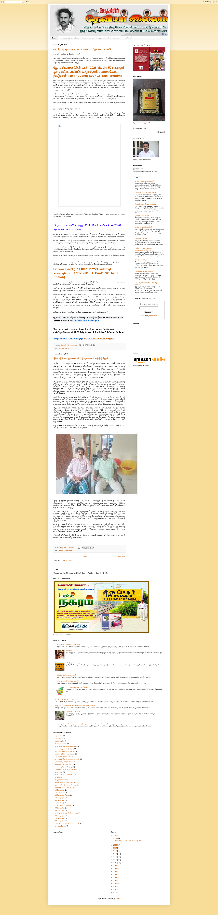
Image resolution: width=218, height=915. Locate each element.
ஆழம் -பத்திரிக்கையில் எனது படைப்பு (66, 782)
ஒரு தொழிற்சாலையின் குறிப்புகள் (65, 751)
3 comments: (72, 547)
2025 (115, 845)
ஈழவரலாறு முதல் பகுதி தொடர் (64, 749)
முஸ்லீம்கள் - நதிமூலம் (142, 215)
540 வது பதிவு (59, 811)
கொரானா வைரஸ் (60, 744)
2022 (115, 854)
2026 (115, 835)
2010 (115, 889)
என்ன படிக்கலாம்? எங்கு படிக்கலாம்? (68, 681)
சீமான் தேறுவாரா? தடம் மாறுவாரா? (146, 204)
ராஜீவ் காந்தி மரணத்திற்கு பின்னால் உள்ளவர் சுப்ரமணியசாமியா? (75, 705)
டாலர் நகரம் (58, 772)
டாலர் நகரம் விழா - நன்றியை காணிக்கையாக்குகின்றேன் (143, 249)
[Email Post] (80, 345)
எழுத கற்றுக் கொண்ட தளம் (108, 38)
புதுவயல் (58, 777)
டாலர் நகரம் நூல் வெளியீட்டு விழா (65, 746)
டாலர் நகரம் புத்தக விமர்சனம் (64, 774)
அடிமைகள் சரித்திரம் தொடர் (64, 757)
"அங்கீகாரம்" (127, 38)
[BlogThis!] (86, 345)
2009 (115, 892)
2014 (115, 877)
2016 (115, 871)
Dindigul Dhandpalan (65, 550)
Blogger (118, 899)
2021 (115, 857)
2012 (115, 883)
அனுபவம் (58, 736)
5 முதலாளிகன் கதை (61, 780)
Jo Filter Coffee (64, 348)
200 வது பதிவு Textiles (62, 795)
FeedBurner (153, 316)
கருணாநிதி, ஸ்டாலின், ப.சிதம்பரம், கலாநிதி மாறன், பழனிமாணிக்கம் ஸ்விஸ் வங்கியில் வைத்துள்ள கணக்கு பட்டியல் (92, 724)
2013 (115, 880)
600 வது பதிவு (59, 816)
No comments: (72, 345)
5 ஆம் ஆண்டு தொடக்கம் (63, 805)
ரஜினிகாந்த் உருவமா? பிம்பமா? (144, 271)
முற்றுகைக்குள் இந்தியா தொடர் (65, 762)
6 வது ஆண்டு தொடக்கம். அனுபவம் (66, 813)
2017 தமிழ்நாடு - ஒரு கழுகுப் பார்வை (77, 687)
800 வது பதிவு (59, 821)
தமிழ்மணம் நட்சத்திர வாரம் (63, 764)
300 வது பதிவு (59, 798)
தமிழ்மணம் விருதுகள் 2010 (64, 787)
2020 (115, 860)
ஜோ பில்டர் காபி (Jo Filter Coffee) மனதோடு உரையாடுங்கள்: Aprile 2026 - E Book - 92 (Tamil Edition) (85, 273)
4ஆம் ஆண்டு (59, 803)
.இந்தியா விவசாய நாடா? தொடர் (65, 769)
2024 (115, 848)
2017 (115, 869)
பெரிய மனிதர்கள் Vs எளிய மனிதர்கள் (146, 192)
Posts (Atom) (67, 560)
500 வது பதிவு (59, 808)
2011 (115, 886)
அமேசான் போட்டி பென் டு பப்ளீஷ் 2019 (67, 823)
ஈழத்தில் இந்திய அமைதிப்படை (64, 754)
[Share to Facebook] (91, 345)
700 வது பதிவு (59, 818)
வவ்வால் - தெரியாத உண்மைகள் (66, 675)
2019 (115, 863)
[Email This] (84, 345)
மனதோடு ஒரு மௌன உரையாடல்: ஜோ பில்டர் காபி (82, 49)
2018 (115, 866)
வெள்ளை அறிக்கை (141, 238)
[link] (68, 339)
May (116, 838)
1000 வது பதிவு (60, 792)
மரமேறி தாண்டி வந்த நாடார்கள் (144, 181)
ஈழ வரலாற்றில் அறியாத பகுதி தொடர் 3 (67, 759)
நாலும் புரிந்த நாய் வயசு (73, 711)
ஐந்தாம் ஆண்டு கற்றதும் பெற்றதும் (66, 785)
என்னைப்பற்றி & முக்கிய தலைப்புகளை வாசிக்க (77, 38)
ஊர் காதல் (69, 650)
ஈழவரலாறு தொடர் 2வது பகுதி (64, 767)
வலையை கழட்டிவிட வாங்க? (143, 227)
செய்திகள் (58, 741)
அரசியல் (58, 738)
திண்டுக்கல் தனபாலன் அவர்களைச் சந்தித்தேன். (81, 358)
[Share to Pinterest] (94, 345)
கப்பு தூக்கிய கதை (140, 260)
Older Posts (121, 557)
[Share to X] (89, 345)
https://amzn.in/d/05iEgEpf (99, 338)
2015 (115, 875)
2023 (115, 851)
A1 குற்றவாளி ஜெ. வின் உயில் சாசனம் (68, 644)
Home (53, 38)
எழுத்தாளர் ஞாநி (60, 826)
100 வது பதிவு (59, 790)
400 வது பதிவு (59, 800)
